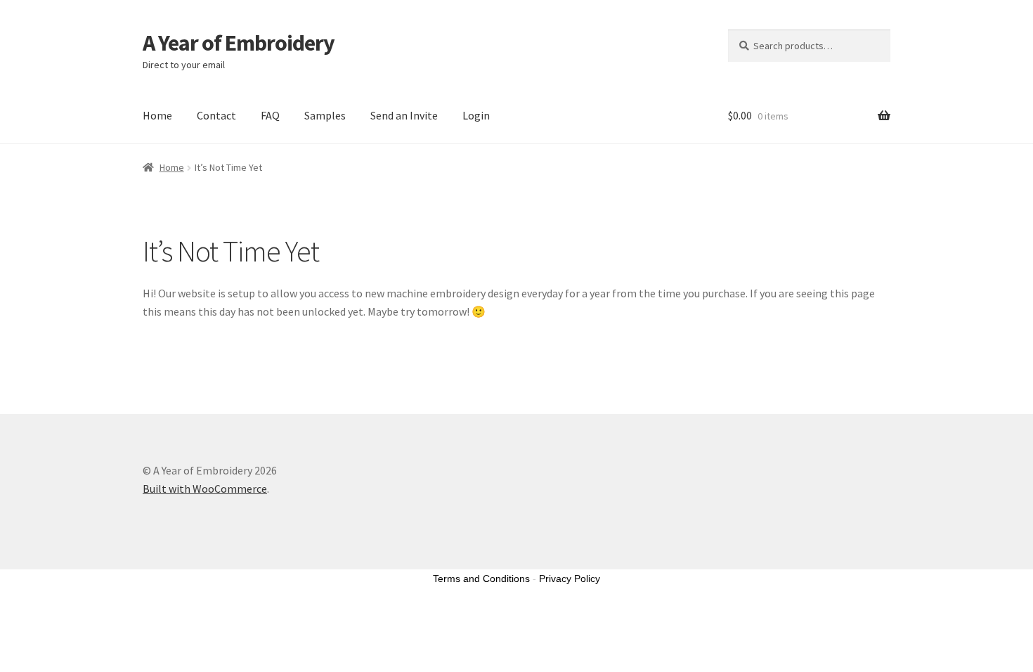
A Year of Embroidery (238, 43)
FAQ (270, 115)
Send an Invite (404, 115)
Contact (216, 115)
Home (157, 115)
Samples (325, 115)
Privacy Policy (569, 578)
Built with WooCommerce (205, 489)
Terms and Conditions (481, 578)
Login (476, 115)
